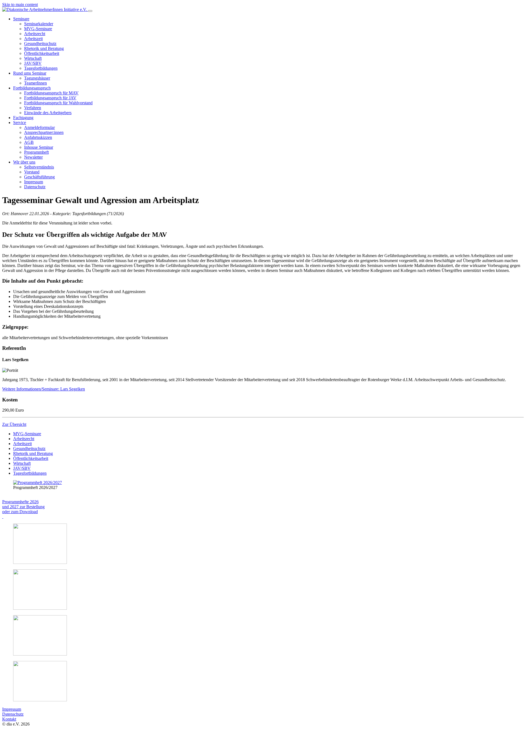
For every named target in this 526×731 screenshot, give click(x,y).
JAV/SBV (22, 468)
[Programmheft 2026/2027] (37, 482)
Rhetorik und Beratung (33, 453)
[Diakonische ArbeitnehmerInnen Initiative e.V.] (45, 9)
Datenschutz (13, 714)
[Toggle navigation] (90, 11)
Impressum (11, 709)
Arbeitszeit (22, 443)
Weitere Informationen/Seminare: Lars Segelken (43, 389)
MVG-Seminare (27, 433)
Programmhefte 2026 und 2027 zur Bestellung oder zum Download (23, 506)
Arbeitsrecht (23, 438)
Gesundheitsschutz (29, 448)
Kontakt (9, 719)
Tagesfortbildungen (30, 473)
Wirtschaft (22, 463)
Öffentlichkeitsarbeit (30, 458)
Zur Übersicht (14, 424)
